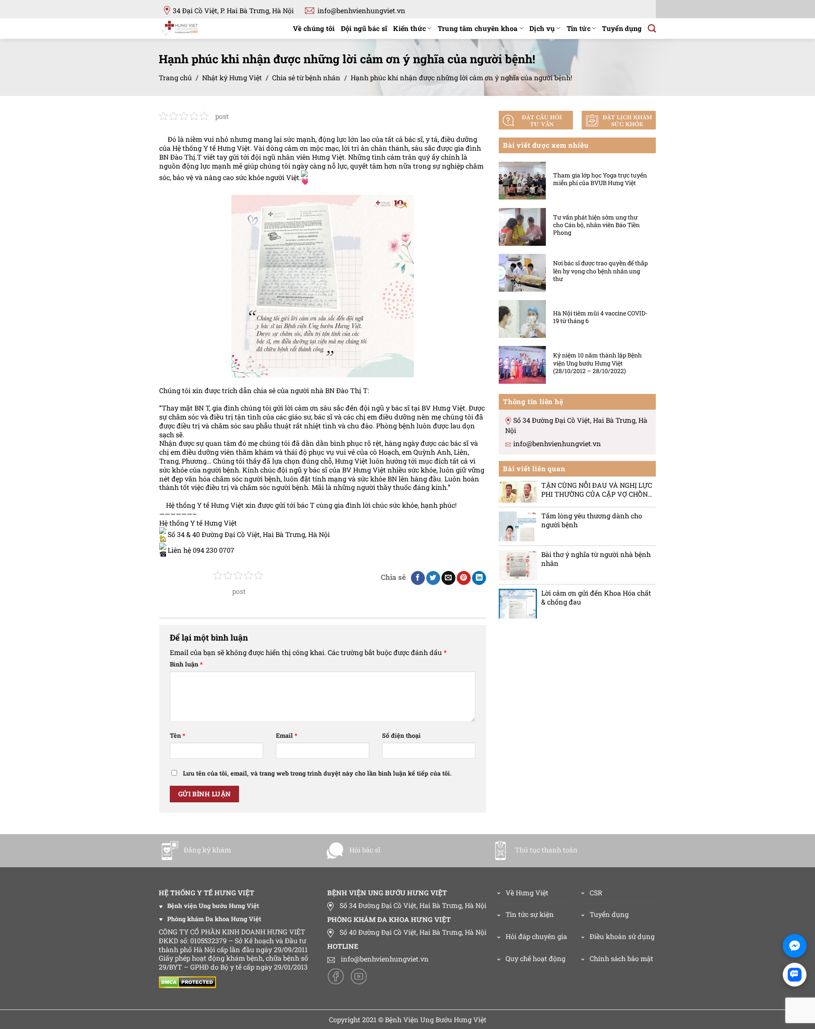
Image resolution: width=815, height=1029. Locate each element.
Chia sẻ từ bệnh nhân (306, 77)
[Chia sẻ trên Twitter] (433, 578)
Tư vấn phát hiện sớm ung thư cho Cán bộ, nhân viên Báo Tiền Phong (596, 224)
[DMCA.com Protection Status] (189, 981)
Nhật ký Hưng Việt (232, 77)
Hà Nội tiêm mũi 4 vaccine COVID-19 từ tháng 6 (600, 316)
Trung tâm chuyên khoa (478, 28)
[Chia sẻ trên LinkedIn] (479, 578)
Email (286, 735)
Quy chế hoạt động (535, 958)
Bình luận (186, 664)
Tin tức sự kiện (530, 914)
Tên (177, 735)
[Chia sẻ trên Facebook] (418, 578)
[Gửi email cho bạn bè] (448, 578)
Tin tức (578, 28)
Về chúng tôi (314, 28)
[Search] (652, 28)
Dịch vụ (542, 28)
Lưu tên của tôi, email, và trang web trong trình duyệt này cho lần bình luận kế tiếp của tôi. (317, 773)
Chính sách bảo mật (621, 958)
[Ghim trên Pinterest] (464, 578)
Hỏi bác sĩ (364, 849)
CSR (596, 892)
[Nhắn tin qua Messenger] (795, 946)
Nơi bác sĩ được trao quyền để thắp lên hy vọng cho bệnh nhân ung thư (600, 270)
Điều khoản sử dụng (622, 936)
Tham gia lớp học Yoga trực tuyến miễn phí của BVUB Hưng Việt (600, 178)
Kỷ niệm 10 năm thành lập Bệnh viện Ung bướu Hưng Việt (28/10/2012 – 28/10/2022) (597, 362)
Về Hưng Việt (527, 892)
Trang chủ (175, 77)
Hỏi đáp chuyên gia (536, 936)
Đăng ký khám (207, 849)
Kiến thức (409, 28)
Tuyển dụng (621, 28)
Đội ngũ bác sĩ (364, 28)
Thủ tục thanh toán (546, 849)
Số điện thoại (401, 735)
